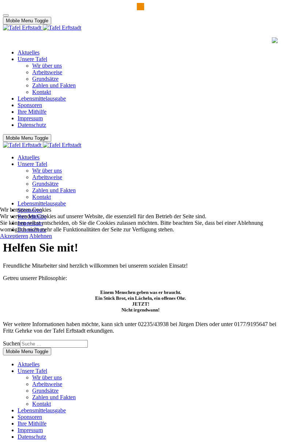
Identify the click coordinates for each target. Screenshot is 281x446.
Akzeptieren (14, 236)
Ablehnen (40, 236)
